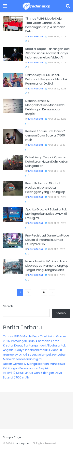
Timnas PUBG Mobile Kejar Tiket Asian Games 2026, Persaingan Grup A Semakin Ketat (45, 24)
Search (8, 306)
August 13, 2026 (56, 249)
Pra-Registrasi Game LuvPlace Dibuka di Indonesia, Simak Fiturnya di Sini (47, 239)
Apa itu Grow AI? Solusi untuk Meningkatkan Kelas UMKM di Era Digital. (46, 213)
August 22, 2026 (56, 88)
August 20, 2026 (56, 197)
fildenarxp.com (22, 443)
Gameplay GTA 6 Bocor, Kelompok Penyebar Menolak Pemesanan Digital (46, 79)
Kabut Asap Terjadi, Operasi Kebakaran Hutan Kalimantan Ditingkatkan (46, 161)
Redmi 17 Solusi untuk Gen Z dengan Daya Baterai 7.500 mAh (45, 135)
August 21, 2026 (56, 144)
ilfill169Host (35, 36)
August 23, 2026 (56, 36)
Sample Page (12, 437)
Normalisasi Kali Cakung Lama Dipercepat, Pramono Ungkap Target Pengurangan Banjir (46, 265)
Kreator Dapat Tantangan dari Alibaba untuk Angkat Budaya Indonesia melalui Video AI (47, 53)
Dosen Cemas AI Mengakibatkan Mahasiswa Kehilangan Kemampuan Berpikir (44, 107)
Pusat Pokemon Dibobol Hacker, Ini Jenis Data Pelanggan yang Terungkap (45, 187)
